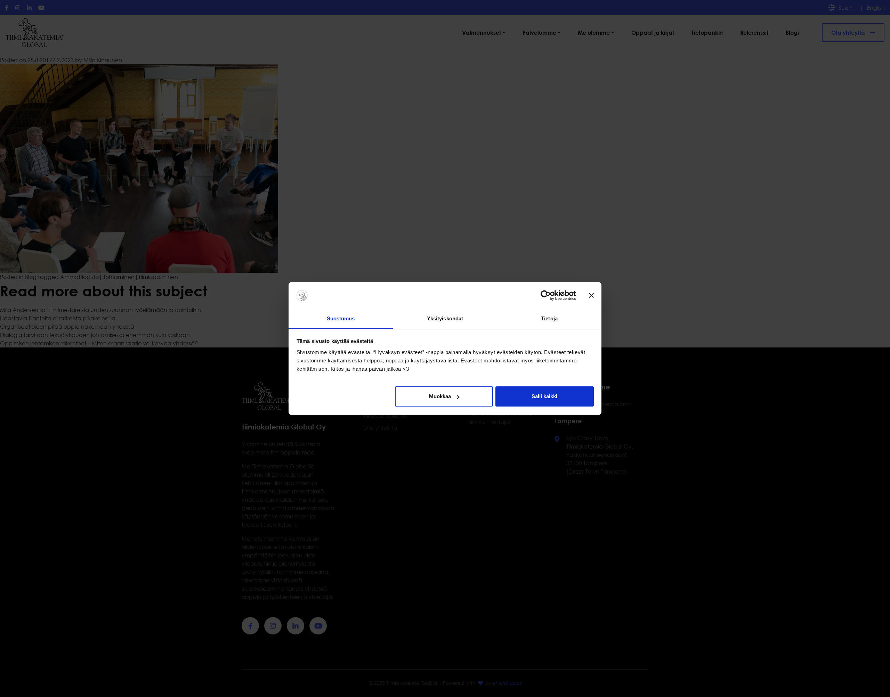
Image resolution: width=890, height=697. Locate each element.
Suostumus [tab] (341, 318)
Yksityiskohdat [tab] (445, 318)
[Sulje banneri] (591, 295)
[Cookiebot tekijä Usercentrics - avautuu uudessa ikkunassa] (545, 295)
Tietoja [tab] (549, 318)
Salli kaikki (544, 396)
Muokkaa (440, 396)
